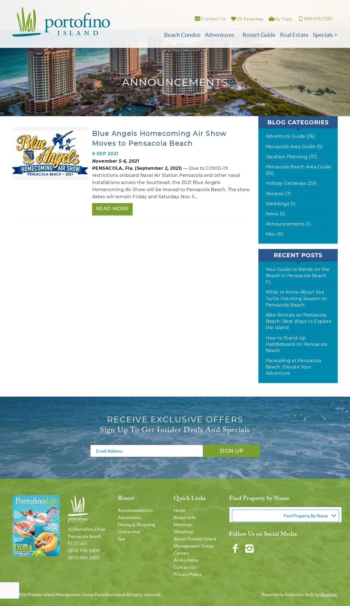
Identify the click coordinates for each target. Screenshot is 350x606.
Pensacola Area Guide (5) (294, 146)
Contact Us (185, 567)
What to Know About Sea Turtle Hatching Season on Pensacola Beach (296, 298)
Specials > (325, 35)
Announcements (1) (288, 224)
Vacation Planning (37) (291, 156)
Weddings (184, 531)
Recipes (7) (278, 193)
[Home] (61, 21)
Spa (121, 538)
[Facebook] (235, 549)
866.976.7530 (318, 18)
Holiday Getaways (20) (291, 183)
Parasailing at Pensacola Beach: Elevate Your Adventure (293, 367)
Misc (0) (275, 234)
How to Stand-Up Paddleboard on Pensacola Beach (296, 344)
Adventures (219, 35)
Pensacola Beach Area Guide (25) (298, 170)
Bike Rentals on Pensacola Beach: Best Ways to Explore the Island (299, 321)
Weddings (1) (281, 203)
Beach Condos (182, 35)
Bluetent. (329, 594)
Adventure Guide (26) (290, 136)
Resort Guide (259, 35)
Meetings (183, 524)
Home (180, 510)
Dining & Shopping (136, 524)
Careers (181, 553)
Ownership (129, 531)
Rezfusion (294, 594)
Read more (112, 209)
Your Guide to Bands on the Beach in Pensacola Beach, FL (297, 276)
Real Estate (294, 35)
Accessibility (186, 560)
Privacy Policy (188, 574)
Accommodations (135, 510)
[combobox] (285, 515)
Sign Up (232, 450)
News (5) (275, 213)
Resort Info (185, 517)
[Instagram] (250, 549)
